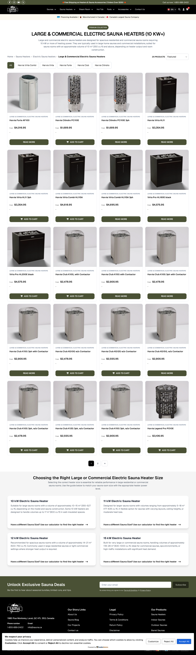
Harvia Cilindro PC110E (67, 120)
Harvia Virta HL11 (156, 120)
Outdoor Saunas (159, 625)
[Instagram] (14, 2)
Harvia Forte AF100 (19, 120)
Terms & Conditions (118, 619)
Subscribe (180, 584)
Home (10, 56)
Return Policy (116, 625)
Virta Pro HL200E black (21, 274)
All (10, 65)
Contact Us (140, 9)
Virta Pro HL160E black (159, 197)
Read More (29, 142)
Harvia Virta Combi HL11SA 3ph (117, 197)
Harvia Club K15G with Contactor (118, 274)
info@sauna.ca (35, 627)
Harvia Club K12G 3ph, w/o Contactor (74, 428)
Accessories (123, 9)
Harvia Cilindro (102, 65)
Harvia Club (83, 65)
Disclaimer (114, 630)
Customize (153, 641)
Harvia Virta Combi (27, 65)
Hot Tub (100, 9)
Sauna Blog (73, 619)
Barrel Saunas (158, 630)
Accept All (184, 641)
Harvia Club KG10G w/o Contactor (73, 351)
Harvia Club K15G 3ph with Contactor (28, 351)
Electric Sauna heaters (44, 56)
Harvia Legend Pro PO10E (160, 428)
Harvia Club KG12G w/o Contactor (119, 351)
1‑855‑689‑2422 (15, 627)
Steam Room (85, 9)
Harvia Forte (66, 65)
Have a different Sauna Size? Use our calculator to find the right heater (47, 524)
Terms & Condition (131, 590)
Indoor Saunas (158, 619)
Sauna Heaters (66, 9)
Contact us (73, 630)
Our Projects (74, 625)
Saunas (50, 9)
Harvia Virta (48, 65)
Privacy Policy (145, 590)
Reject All (168, 641)
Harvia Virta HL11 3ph (20, 197)
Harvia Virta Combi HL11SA (69, 197)
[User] (183, 9)
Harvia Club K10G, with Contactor (72, 274)
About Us (72, 614)
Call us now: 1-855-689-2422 (176, 2)
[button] (75, 142)
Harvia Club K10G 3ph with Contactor (166, 274)
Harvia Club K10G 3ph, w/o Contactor (28, 428)
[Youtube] (19, 2)
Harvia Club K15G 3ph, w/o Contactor (120, 428)
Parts (109, 9)
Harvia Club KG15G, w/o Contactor (165, 351)
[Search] (179, 9)
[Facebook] (9, 2)
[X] (23, 2)
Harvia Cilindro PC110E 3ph (115, 120)
